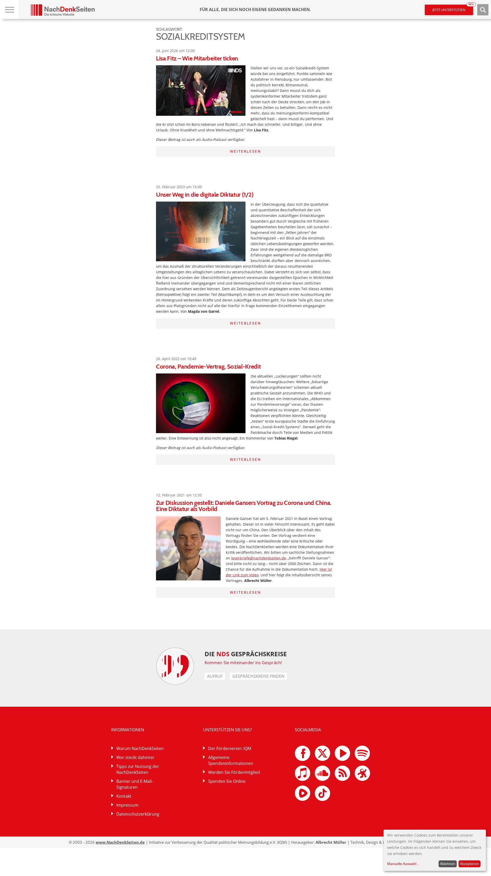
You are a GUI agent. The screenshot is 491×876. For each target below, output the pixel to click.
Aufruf (214, 676)
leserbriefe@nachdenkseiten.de (258, 558)
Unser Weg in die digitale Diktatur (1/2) (204, 194)
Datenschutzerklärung (137, 814)
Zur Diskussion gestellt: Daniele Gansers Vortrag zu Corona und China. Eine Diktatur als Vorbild (243, 506)
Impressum (127, 805)
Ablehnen (447, 864)
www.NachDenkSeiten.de (120, 842)
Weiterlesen (245, 151)
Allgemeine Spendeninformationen (230, 760)
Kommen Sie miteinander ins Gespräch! (243, 662)
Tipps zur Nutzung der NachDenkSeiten (137, 769)
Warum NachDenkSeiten (140, 748)
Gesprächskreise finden (258, 676)
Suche (482, 9)
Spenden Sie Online (227, 781)
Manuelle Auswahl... (403, 864)
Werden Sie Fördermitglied (234, 772)
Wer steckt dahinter (135, 757)
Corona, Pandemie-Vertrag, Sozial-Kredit (208, 366)
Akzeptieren (469, 864)
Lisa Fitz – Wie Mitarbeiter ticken (197, 58)
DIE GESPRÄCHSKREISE (246, 654)
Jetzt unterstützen (452, 8)
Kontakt (123, 796)
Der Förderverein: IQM (229, 748)
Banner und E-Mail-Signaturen (134, 784)
